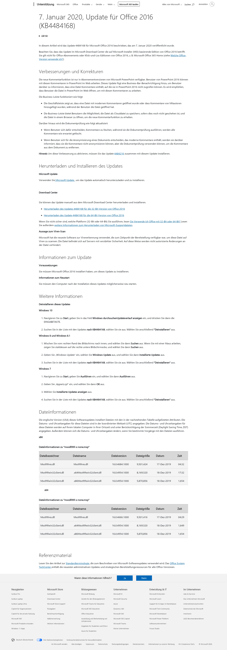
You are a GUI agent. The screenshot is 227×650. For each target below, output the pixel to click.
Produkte (86, 4)
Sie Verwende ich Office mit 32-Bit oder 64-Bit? (155, 221)
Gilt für (44, 35)
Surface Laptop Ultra (19, 604)
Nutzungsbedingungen (120, 644)
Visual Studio (154, 628)
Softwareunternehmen (157, 623)
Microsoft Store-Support (56, 604)
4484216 (119, 153)
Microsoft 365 (63, 4)
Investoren (187, 613)
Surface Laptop (17, 599)
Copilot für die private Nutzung (23, 613)
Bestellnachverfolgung (55, 613)
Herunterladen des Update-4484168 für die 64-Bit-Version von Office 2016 (84, 215)
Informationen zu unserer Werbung (161, 644)
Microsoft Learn (155, 599)
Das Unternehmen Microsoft (194, 599)
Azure (116, 604)
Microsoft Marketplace (157, 613)
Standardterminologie (77, 563)
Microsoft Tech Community (159, 609)
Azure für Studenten (88, 631)
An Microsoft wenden (59, 644)
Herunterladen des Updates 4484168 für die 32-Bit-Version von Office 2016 (84, 208)
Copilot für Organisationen (21, 609)
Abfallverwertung (53, 618)
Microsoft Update (65, 180)
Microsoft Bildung (88, 594)
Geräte (99, 4)
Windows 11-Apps (18, 628)
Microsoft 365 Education (90, 609)
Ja (125, 578)
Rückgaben (51, 609)
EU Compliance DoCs (187, 644)
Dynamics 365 (119, 609)
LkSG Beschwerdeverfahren (193, 618)
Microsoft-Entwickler (157, 594)
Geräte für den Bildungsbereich (93, 599)
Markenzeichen (138, 644)
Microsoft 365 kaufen (128, 4)
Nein (144, 578)
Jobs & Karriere (189, 594)
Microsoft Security (120, 599)
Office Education (87, 613)
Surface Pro (15, 594)
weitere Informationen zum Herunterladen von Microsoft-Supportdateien (93, 225)
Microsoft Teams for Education (92, 604)
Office (75, 4)
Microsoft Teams (120, 623)
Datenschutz (103, 644)
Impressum (90, 644)
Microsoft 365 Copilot (122, 618)
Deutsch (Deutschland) (24, 640)
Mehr (110, 4)
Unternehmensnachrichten (193, 604)
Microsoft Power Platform (158, 618)
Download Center (53, 599)
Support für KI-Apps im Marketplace (162, 604)
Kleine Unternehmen (121, 628)
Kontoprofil (51, 594)
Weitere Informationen (55, 623)
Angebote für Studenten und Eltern (94, 626)
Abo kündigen (76, 644)
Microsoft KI (118, 594)
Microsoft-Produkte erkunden (22, 623)
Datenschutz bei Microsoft (193, 609)
